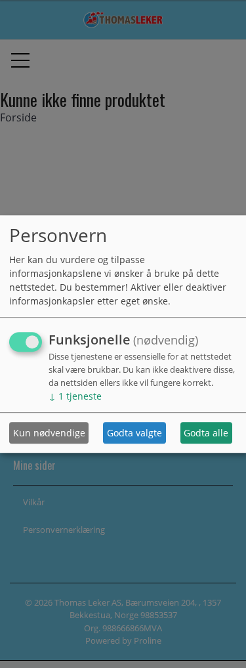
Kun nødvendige (49, 433)
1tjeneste (75, 396)
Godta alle (206, 433)
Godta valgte (134, 433)
